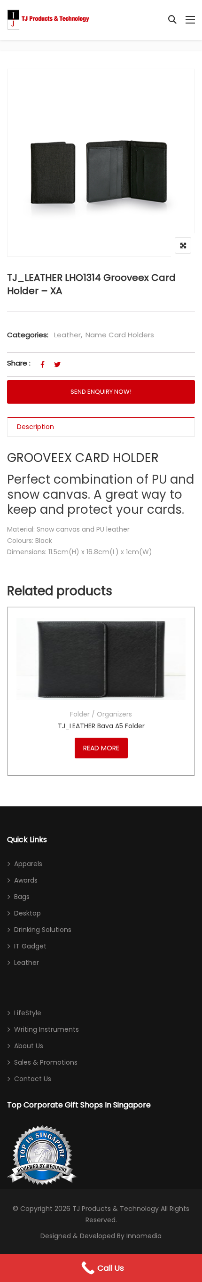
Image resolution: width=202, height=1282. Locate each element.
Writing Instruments (46, 1029)
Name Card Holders (119, 335)
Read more (101, 748)
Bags (22, 896)
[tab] (101, 427)
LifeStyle (27, 1013)
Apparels (28, 863)
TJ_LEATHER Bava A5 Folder (101, 726)
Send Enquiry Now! (101, 391)
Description (35, 426)
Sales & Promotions (46, 1062)
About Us (28, 1046)
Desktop (27, 913)
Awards (26, 880)
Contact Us (32, 1078)
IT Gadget (30, 946)
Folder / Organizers (101, 714)
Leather (67, 335)
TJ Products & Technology (115, 1208)
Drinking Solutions (42, 929)
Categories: (27, 335)
